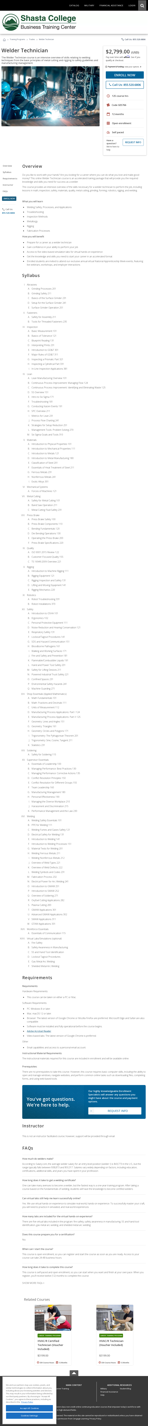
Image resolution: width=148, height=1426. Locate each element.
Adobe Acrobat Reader (39, 1031)
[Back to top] (74, 1384)
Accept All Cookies (29, 1408)
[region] (29, 1400)
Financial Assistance (109, 1391)
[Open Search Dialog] (142, 5)
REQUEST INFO (133, 142)
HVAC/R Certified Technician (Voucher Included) (50, 1345)
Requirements (10, 178)
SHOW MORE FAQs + (33, 1283)
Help (102, 1395)
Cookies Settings (29, 1415)
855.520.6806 (8, 213)
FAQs (5, 191)
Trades (32, 39)
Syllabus (7, 172)
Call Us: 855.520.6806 (133, 39)
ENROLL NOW (124, 75)
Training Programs (17, 39)
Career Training (62, 1388)
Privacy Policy (95, 1418)
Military (103, 1388)
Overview (7, 165)
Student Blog (125, 1388)
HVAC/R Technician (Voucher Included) (111, 1343)
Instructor (8, 184)
